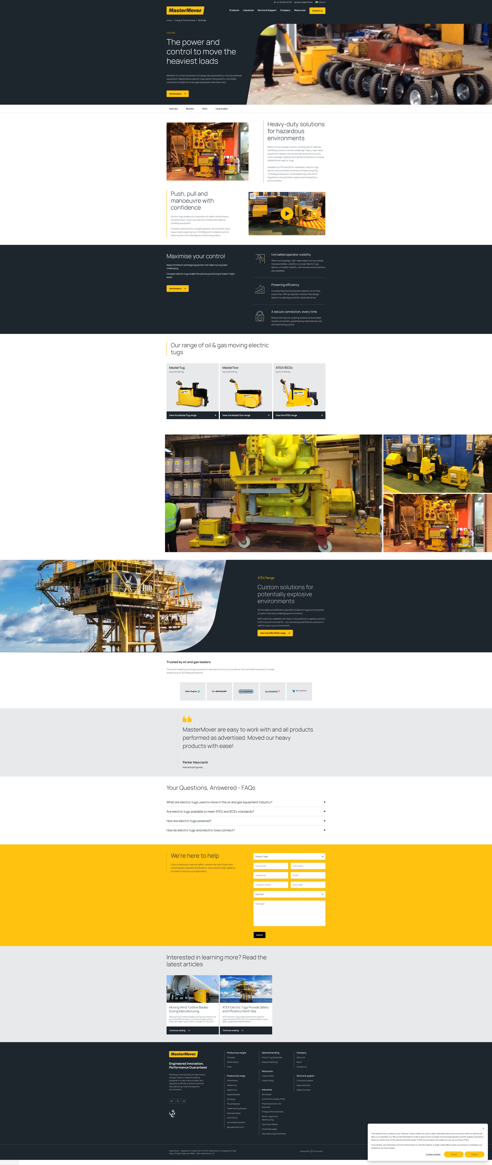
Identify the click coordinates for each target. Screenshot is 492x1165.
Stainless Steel (233, 1113)
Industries (248, 10)
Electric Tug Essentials (272, 1057)
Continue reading (177, 1030)
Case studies (222, 108)
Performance (232, 1062)
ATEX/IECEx (232, 1117)
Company (285, 10)
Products (234, 10)
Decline (474, 1154)
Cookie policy (305, 1151)
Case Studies (268, 1076)
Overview (173, 108)
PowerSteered (233, 1103)
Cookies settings (433, 1154)
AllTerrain (231, 1099)
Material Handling (270, 1062)
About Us (301, 1057)
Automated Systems (236, 1122)
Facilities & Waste (270, 1124)
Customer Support (305, 1080)
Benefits (190, 108)
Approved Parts (303, 1085)
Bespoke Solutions (235, 1127)
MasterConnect (304, 1090)
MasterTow (232, 1090)
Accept (454, 1154)
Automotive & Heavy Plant (273, 1099)
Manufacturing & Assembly (274, 1133)
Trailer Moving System (237, 1108)
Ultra (229, 1066)
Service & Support (267, 10)
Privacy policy (317, 1151)
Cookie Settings (9, 1162)
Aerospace (266, 1094)
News (299, 1062)
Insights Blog (268, 1080)
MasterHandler (233, 1094)
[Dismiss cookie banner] (483, 1128)
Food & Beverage (269, 1129)
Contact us (317, 10)
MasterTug (232, 1085)
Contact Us (302, 1066)
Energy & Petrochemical (272, 1111)
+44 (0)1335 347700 (284, 2)
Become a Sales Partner (303, 2)
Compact (231, 1057)
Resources (300, 10)
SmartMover (232, 1080)
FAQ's (204, 108)
